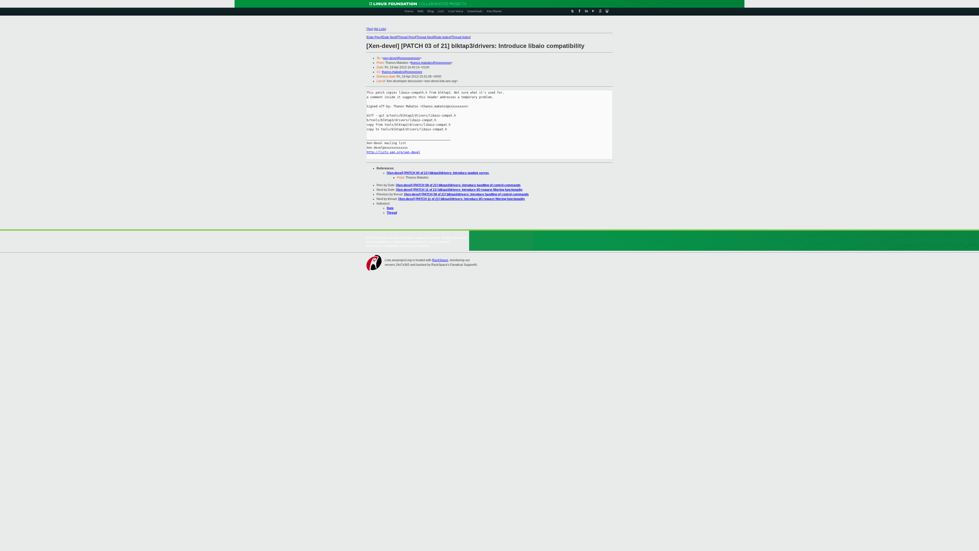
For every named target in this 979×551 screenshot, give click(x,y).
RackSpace (440, 260)
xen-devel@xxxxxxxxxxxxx (401, 58)
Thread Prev (406, 37)
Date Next (389, 37)
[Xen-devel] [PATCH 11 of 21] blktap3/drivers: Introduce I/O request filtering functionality (459, 190)
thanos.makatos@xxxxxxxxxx (431, 63)
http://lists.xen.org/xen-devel (393, 152)
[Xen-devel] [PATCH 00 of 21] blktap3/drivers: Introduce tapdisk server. (438, 173)
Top (369, 29)
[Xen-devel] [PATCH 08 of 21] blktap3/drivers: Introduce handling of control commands (458, 185)
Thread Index (461, 37)
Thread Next (424, 37)
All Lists (380, 29)
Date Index (442, 37)
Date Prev (374, 37)
